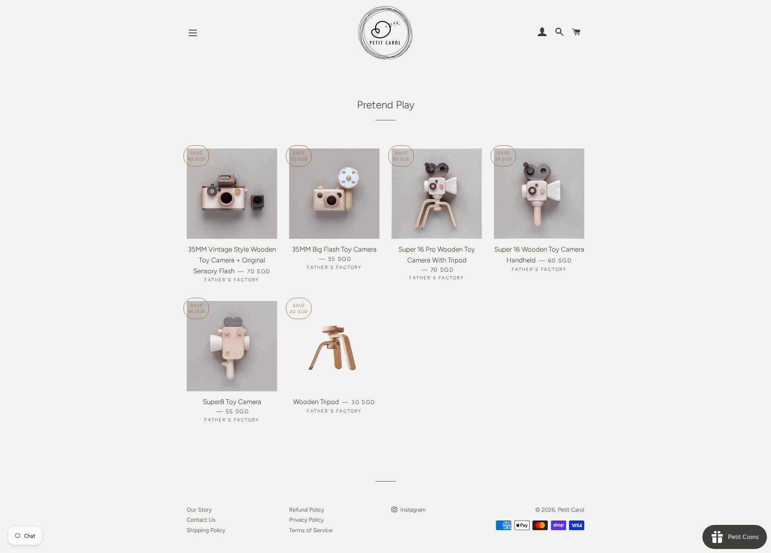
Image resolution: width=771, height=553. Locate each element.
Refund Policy (306, 509)
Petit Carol (571, 509)
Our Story (199, 509)
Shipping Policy (206, 530)
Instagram (412, 509)
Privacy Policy (306, 519)
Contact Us (201, 519)
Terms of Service (310, 530)
